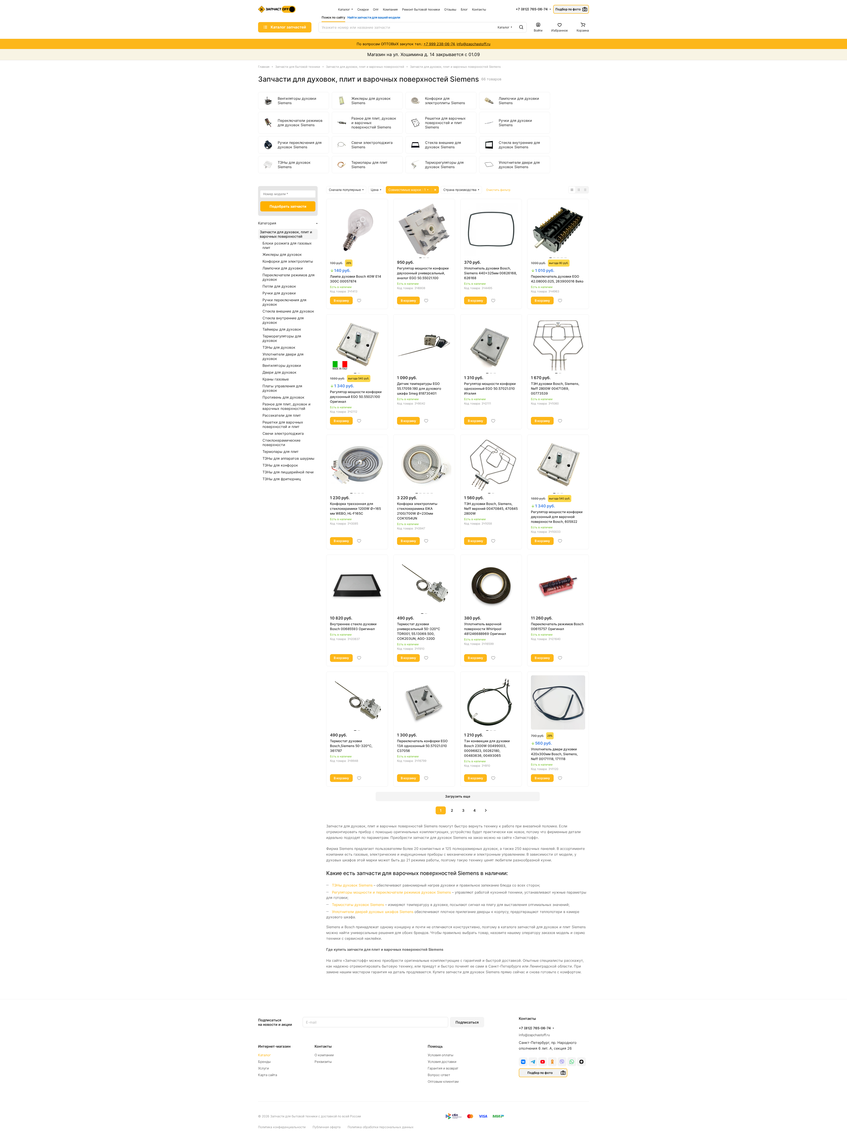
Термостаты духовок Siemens (358, 904)
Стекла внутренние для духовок (283, 320)
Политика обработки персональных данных (381, 1127)
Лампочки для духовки (282, 268)
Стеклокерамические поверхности (281, 442)
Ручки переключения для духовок (284, 302)
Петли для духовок (279, 286)
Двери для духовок (279, 372)
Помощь (435, 1046)
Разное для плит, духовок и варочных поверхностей (286, 406)
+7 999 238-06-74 (439, 44)
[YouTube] (542, 1061)
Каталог (264, 1055)
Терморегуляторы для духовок (281, 338)
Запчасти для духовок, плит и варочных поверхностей (286, 234)
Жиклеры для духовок (282, 254)
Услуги (263, 1068)
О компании (324, 1055)
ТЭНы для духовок (278, 347)
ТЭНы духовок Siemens (352, 885)
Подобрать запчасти (288, 206)
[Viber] (562, 1061)
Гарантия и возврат (443, 1068)
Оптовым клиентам (443, 1081)
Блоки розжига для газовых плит (287, 245)
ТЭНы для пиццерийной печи (288, 472)
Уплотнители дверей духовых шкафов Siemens (372, 911)
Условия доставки (442, 1062)
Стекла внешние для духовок (288, 311)
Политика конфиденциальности (281, 1127)
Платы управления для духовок (282, 388)
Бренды (264, 1062)
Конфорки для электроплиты (287, 261)
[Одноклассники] (552, 1061)
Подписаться (467, 1022)
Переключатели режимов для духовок (288, 277)
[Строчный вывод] (578, 189)
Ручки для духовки (279, 293)
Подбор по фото (568, 9)
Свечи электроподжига (283, 433)
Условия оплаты (440, 1055)
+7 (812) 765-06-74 (532, 9)
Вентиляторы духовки (281, 365)
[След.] (486, 810)
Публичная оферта (327, 1127)
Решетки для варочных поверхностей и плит (282, 424)
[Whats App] (571, 1061)
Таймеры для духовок (281, 329)
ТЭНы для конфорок (280, 465)
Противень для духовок (283, 397)
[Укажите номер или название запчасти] (521, 27)
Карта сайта (267, 1075)
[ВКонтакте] (523, 1061)
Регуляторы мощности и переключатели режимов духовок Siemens (391, 892)
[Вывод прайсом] (585, 189)
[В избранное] (359, 300)
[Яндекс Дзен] (581, 1061)
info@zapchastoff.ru (473, 44)
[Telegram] (532, 1061)
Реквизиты (323, 1062)
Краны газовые (275, 379)
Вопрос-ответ (439, 1075)
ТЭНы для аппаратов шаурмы (288, 458)
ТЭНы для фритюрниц (281, 479)
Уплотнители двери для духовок (283, 356)
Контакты (323, 1046)
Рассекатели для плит (281, 415)
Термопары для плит (280, 451)
